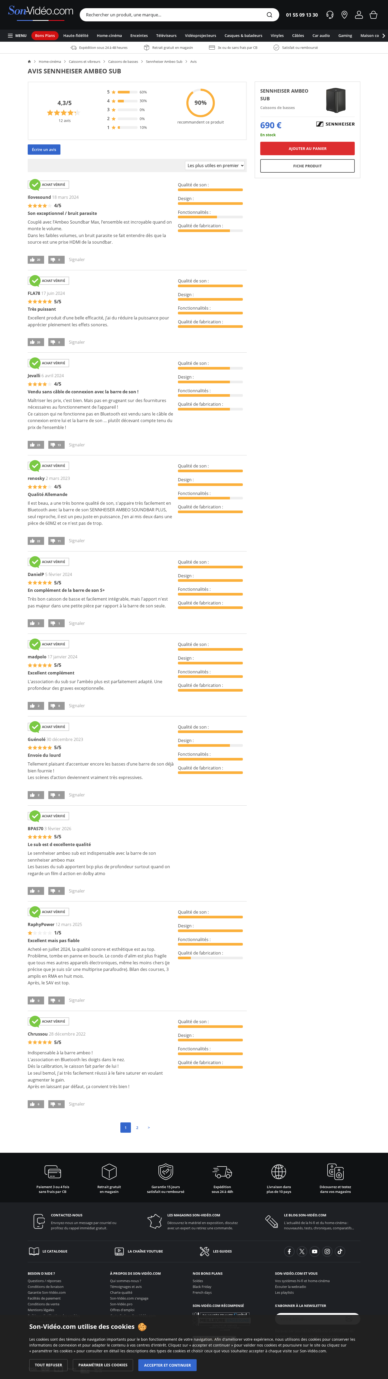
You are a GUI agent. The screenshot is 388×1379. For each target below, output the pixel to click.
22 (38, 541)
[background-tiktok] (340, 1251)
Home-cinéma (50, 61)
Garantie (47, 1292)
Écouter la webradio (290, 1286)
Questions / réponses (44, 1280)
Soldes (198, 1280)
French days (202, 1292)
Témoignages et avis (126, 1286)
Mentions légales (41, 1309)
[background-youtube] (314, 1251)
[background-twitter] (302, 1251)
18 (59, 1104)
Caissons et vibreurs (84, 61)
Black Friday (202, 1286)
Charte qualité (121, 1292)
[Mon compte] (359, 14)
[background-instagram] (327, 1251)
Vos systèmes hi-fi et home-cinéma (302, 1280)
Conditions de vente (43, 1304)
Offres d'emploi (122, 1309)
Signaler (77, 259)
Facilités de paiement (44, 1298)
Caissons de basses (123, 61)
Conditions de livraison (46, 1286)
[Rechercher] (269, 15)
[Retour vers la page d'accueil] (40, 15)
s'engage (129, 1298)
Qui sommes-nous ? (125, 1280)
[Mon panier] (373, 14)
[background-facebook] (289, 1251)
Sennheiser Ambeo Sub (164, 61)
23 (38, 445)
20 (38, 260)
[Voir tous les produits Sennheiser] (335, 123)
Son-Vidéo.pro (121, 1304)
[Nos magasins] (344, 14)
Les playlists (284, 1292)
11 (59, 541)
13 (59, 445)
